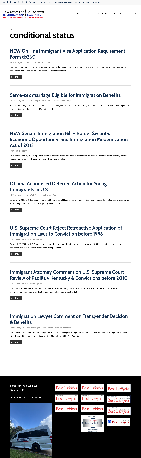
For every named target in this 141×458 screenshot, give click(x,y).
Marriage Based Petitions (42, 100)
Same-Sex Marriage (62, 100)
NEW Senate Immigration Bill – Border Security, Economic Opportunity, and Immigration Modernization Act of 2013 (69, 139)
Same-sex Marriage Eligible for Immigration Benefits (65, 95)
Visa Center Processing (40, 62)
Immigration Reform (19, 151)
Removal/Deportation (36, 239)
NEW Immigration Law (19, 62)
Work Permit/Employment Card (43, 195)
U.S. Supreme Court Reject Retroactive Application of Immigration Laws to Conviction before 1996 (66, 231)
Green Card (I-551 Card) (20, 100)
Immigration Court (18, 239)
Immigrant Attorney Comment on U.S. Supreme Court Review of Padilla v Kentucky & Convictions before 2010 (69, 275)
